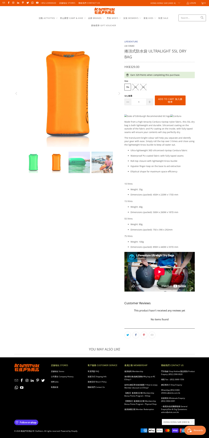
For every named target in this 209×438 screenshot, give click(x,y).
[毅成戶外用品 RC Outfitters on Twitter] (27, 3)
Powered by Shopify (69, 431)
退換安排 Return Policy (97, 381)
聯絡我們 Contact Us (89, 3)
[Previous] (16, 93)
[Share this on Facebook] (135, 335)
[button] (48, 18)
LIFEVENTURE (131, 41)
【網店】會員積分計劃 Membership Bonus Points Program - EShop (139, 394)
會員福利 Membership (133, 371)
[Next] (119, 93)
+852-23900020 (48, 3)
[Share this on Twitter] (127, 335)
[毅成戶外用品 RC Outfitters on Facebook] (8, 3)
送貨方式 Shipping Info (97, 376)
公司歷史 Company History (62, 376)
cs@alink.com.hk (173, 393)
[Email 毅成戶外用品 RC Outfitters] (3, 3)
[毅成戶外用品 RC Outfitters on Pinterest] (22, 3)
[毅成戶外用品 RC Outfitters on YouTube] (37, 3)
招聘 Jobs (55, 381)
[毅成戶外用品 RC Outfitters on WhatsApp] (32, 3)
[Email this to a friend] (152, 335)
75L (127, 87)
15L (143, 87)
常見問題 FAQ (93, 371)
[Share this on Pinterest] (144, 335)
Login (193, 3)
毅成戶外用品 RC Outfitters (32, 431)
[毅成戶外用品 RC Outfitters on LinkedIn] (18, 3)
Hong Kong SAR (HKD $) (163, 3)
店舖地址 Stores (67, 3)
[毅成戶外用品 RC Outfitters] (104, 11)
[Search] (202, 18)
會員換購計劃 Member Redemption (139, 409)
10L (135, 87)
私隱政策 (54, 387)
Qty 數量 (128, 95)
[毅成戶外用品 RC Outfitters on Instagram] (13, 3)
